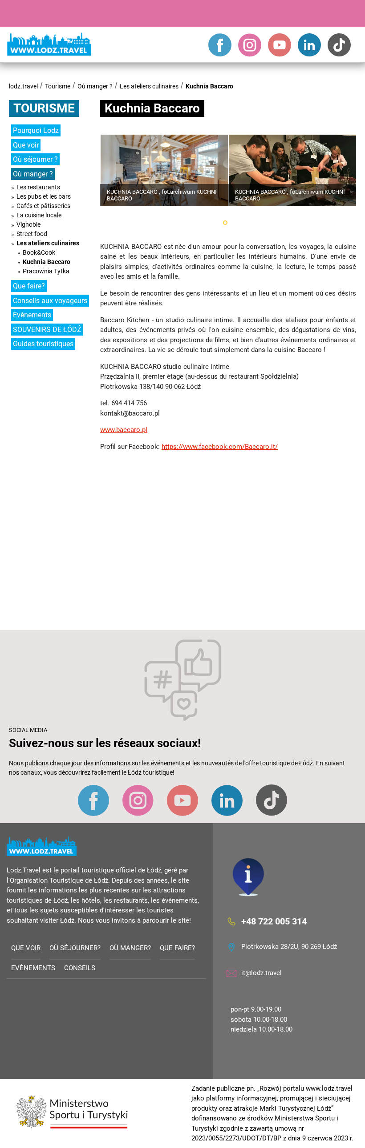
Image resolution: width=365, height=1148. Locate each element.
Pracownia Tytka (46, 271)
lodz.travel (23, 86)
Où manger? (130, 948)
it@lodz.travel (261, 973)
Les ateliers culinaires (149, 86)
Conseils (79, 968)
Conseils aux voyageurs (50, 300)
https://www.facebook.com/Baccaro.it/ (220, 447)
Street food (31, 233)
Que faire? (29, 286)
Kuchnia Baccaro (209, 86)
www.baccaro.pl (123, 430)
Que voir (26, 145)
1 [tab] (225, 222)
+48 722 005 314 (274, 921)
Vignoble (28, 224)
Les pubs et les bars (43, 196)
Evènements (32, 315)
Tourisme (57, 86)
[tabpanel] (164, 170)
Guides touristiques (43, 344)
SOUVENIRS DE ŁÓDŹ (47, 329)
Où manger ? (95, 86)
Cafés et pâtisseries (43, 205)
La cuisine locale (38, 215)
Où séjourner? (75, 948)
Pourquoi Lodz (36, 130)
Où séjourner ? (35, 159)
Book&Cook (39, 252)
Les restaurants (38, 187)
